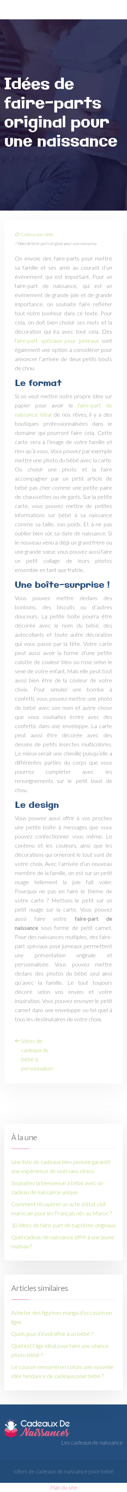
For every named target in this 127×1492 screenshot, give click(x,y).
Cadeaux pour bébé (37, 234)
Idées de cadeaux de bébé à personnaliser (37, 1054)
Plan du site (63, 1487)
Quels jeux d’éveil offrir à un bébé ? (52, 1333)
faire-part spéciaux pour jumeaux (57, 340)
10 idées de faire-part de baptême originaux (63, 1225)
